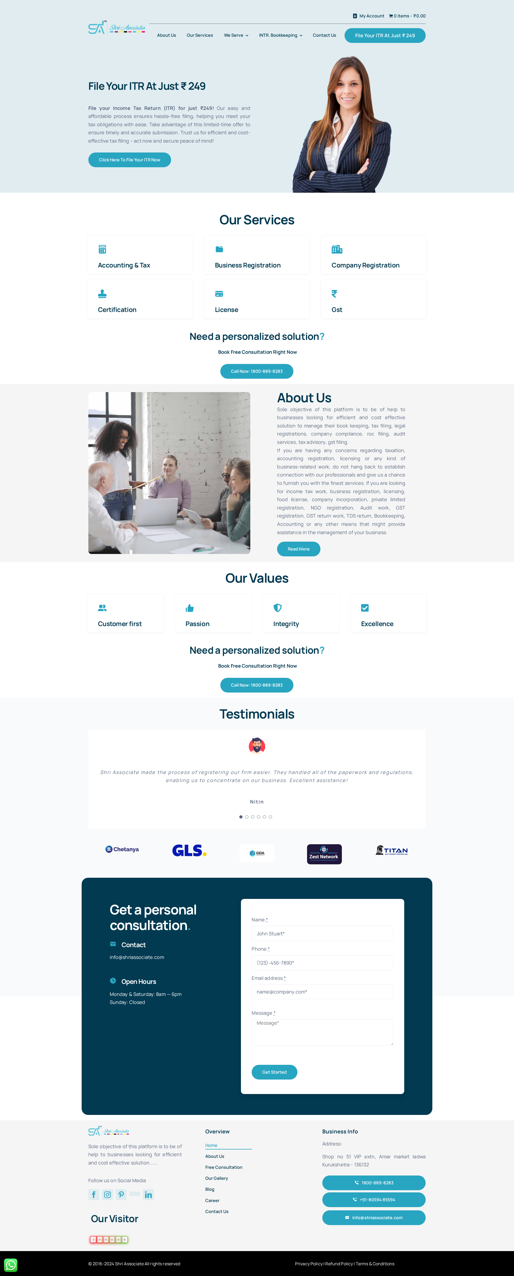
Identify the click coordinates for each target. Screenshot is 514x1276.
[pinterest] (121, 1194)
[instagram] (107, 1194)
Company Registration (365, 265)
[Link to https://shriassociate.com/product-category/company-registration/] (337, 249)
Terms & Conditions (375, 1264)
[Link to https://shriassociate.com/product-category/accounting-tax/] (102, 249)
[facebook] (93, 1194)
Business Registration (248, 265)
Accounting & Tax (124, 265)
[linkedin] (148, 1194)
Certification (117, 309)
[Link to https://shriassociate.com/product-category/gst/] (334, 293)
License (226, 309)
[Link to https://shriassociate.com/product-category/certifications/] (102, 293)
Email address (269, 978)
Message (263, 1013)
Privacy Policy (309, 1264)
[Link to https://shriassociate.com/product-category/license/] (219, 293)
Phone (261, 949)
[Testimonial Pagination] (241, 817)
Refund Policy (339, 1264)
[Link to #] (102, 608)
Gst (337, 309)
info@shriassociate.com (137, 957)
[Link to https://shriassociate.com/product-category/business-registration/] (219, 249)
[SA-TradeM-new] (116, 22)
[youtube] (134, 1194)
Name (260, 919)
